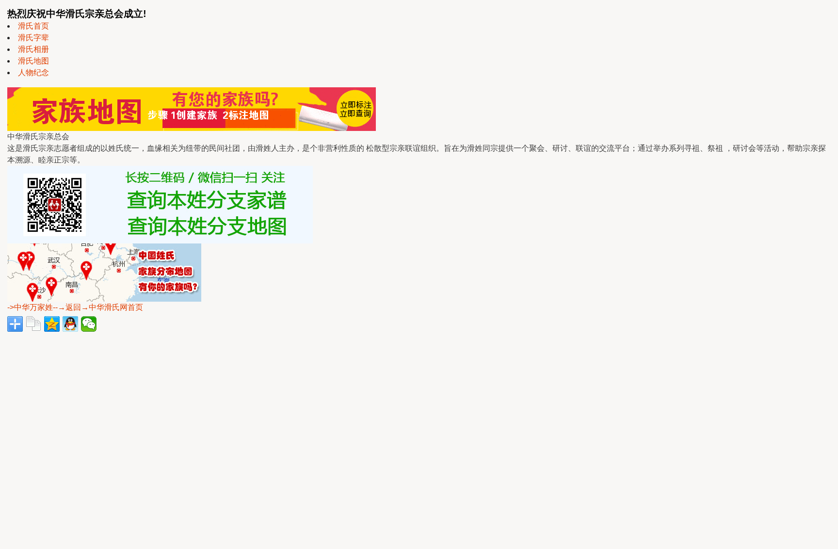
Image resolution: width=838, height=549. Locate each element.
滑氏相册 (33, 49)
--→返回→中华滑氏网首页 (98, 307)
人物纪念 (33, 72)
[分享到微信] (89, 324)
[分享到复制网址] (33, 324)
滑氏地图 (33, 61)
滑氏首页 (33, 26)
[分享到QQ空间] (52, 324)
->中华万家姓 (30, 307)
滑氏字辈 (33, 37)
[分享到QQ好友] (70, 324)
